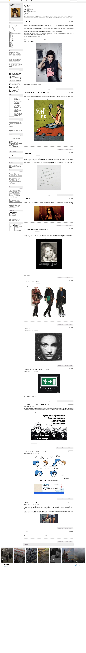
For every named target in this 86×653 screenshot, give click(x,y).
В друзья (16, 18)
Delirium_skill (17, 219)
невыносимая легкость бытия (14, 166)
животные (17, 55)
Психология (11, 38)
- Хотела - (28, 7)
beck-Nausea (11, 145)
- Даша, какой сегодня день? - (17, 106)
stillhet (14, 179)
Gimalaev (15, 178)
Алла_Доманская (12, 181)
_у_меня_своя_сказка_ (13, 197)
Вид (68, 1)
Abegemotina (11, 190)
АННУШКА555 (11, 201)
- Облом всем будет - (30, 9)
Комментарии (18, 4)
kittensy (19, 178)
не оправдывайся (15, 60)
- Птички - (11, 29)
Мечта (10, 27)
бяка (13, 54)
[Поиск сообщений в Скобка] (20, 153)
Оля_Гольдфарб (12, 182)
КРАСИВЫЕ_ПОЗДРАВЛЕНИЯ (14, 203)
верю (14, 54)
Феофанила (17, 206)
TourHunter (14, 194)
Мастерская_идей (18, 214)
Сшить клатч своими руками (14, 122)
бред (16, 53)
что (9, 65)
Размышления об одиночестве (14, 33)
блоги (16, 52)
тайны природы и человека (16, 64)
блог (14, 52)
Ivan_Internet (15, 193)
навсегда (10, 60)
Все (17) (21, 120)
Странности (11, 30)
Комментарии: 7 (16, 142)
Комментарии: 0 (15, 144)
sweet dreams (11, 165)
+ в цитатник (36, 23)
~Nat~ (10, 180)
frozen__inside (11, 178)
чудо (11, 65)
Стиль (10, 39)
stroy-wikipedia (14, 200)
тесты (21, 64)
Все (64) (21, 70)
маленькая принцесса (12, 59)
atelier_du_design (12, 219)
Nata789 (18, 193)
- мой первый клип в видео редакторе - (18, 114)
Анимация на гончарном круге (17, 110)
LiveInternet (11, 1)
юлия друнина (18, 65)
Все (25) (21, 171)
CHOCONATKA (11, 192)
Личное (10, 47)
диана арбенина (17, 165)
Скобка (9, 5)
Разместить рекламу (77, 566)
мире (16, 59)
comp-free (12, 198)
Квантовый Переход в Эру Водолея (15, 71)
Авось (33, 0)
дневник (20, 54)
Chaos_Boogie (16, 192)
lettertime (14, 215)
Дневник (70, 21)
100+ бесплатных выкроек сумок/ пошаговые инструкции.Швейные (15, 81)
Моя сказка (11, 45)
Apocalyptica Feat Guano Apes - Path (15, 143)
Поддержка (66, 1)
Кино (10, 37)
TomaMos (11, 194)
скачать (15, 63)
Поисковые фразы (18, 230)
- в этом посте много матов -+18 (31, 11)
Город (10, 35)
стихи (10, 41)
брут (18, 53)
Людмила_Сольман (12, 204)
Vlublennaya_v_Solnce (13, 195)
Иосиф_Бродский (12, 214)
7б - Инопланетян (34, 443)
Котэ (10, 34)
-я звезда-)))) (11, 76)
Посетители (17, 229)
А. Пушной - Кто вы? (34, 396)
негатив (19, 60)
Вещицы (10, 40)
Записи (10, 4)
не (12, 60)
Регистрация (19, 0)
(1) (19, 111)
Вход (23, 0)
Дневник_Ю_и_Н (18, 202)
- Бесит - (28, 6)
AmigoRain (18, 176)
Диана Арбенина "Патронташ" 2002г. (15, 130)
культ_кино (11, 215)
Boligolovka (19, 191)
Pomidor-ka (11, 179)
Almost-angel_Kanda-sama (17, 175)
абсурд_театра (14, 180)
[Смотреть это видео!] (11, 99)
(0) (10, 72)
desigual (10, 52)
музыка (19, 59)
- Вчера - (28, 8)
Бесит (10, 36)
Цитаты (10, 46)
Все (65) (21, 188)
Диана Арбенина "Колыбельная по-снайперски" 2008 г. (15, 128)
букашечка (10, 54)
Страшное (11, 28)
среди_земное (17, 182)
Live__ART (11, 220)
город (18, 54)
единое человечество (12, 55)
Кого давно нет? (12, 173)
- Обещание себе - (29, 12)
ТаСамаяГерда (11, 206)
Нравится (66, 149)
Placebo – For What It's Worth (36, 84)
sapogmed (18, 199)
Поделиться (70, 149)
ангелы (13, 52)
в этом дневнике (13, 155)
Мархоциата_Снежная (13, 205)
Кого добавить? (17, 173)
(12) (20, 107)
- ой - (28, 13)
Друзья (13, 4)
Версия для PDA (77, 565)
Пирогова (18, 205)
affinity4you (11, 175)
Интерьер (11, 44)
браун (13, 53)
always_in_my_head (12, 176)
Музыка (10, 43)
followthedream (15, 177)
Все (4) (21, 135)
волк (16, 54)
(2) (14, 76)
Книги (10, 42)
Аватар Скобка (15, 12)
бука (19, 53)
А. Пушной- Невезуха (34, 271)
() (62, 149)
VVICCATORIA (18, 179)
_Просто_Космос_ (17, 174)
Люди (10, 24)
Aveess (21, 176)
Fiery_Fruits (11, 177)
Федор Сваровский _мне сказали (18, 102)
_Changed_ (19, 195)
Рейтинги (28, 0)
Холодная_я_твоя (12, 183)
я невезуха (28, 275)
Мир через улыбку (12, 25)
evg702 (16, 198)
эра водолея (14, 65)
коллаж (11, 58)
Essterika (10, 193)
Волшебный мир (12, 26)
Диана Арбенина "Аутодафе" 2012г (15, 123)
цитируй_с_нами (16, 220)
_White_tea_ (11, 174)
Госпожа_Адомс (18, 181)
